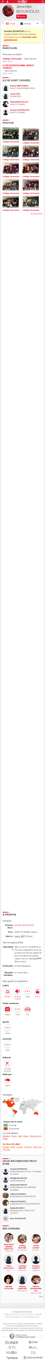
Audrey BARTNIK (22, 1247)
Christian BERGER (22, 1267)
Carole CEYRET (35, 1247)
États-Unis (37, 1147)
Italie (20, 1136)
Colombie (28, 1147)
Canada (19, 1147)
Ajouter (23, 16)
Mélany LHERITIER (22, 1287)
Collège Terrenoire (12, 59)
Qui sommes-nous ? (9, 1324)
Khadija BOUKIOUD (18, 1178)
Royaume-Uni (35, 1136)
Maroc (25, 1136)
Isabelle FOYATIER (8, 1287)
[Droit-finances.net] (33, 1347)
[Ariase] (11, 1357)
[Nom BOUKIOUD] (5, 1218)
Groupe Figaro (19, 1330)
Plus (40, 1296)
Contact (9, 1326)
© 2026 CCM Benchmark (34, 1330)
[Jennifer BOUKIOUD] (8, 10)
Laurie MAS (15, 94)
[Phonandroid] (33, 1357)
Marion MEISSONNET (19, 86)
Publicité (39, 1324)
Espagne (6, 1136)
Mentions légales (7, 1330)
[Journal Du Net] (11, 1347)
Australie (5, 1147)
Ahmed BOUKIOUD (18, 1185)
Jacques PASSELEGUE (19, 110)
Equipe (20, 1324)
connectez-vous (11, 37)
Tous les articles (18, 1326)
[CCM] (33, 1342)
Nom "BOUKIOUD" (18, 1218)
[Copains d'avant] (11, 1352)
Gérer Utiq (38, 1328)
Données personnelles (10, 1328)
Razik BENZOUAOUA (19, 102)
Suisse (5, 1138)
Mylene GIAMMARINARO (36, 1288)
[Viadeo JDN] (33, 1352)
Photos (27, 24)
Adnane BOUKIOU (18, 1194)
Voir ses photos (36, 214)
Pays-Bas (6, 1149)
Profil (12, 24)
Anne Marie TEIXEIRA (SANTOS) (9, 1246)
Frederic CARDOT (36, 1267)
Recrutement (33, 1326)
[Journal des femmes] (11, 1342)
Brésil (13, 1147)
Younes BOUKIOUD (18, 1169)
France (14, 1136)
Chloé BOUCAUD (8, 1267)
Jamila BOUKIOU (17, 1208)
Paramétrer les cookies (26, 1328)
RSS (26, 1326)
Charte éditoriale (29, 1324)
